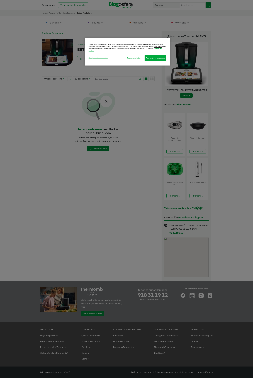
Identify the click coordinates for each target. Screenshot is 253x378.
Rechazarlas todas (134, 58)
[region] (127, 52)
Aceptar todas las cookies (155, 58)
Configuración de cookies (98, 58)
